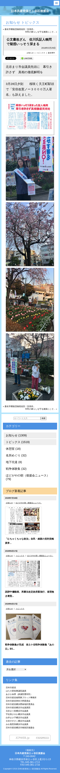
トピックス (40, 53)
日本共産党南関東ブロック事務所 (21, 697)
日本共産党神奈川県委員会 (18, 701)
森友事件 (51, 53)
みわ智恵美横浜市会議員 (17, 724)
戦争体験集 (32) (16, 468)
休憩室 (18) (13, 448)
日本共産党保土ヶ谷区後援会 (30, 10)
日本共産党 (11, 687)
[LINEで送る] (26, 58)
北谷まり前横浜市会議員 (17, 711)
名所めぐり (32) (16, 455)
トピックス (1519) (18, 442)
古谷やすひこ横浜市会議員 (18, 721)
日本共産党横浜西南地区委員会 (20, 704)
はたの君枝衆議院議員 (16, 691)
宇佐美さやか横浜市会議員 (18, 714)
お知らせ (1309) (16, 435)
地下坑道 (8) (14, 462)
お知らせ (30, 53)
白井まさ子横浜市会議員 (17, 717)
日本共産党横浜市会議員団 (18, 707)
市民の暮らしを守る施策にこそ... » (41, 32)
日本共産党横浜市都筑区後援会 (20, 727)
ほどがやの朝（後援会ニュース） (29, 503)
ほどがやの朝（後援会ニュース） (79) (28, 477)
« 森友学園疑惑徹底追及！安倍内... (19, 29)
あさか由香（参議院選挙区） (19, 694)
